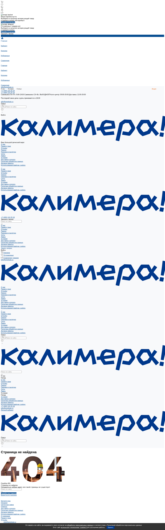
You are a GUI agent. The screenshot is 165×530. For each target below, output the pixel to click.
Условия (11, 89)
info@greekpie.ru (7, 87)
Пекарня (4, 503)
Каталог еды (6, 501)
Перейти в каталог (8, 22)
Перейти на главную (8, 493)
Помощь (4, 507)
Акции (154, 89)
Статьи (19, 89)
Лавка (3, 180)
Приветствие (6, 146)
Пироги (3, 175)
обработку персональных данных (80, 525)
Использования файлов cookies (13, 165)
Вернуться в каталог (9, 495)
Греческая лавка (7, 505)
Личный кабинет (7, 410)
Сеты (3, 178)
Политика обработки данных (12, 161)
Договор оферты (7, 163)
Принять (110, 527)
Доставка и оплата (8, 159)
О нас (3, 89)
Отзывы (4, 148)
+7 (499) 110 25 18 (8, 406)
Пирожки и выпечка (8, 177)
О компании (5, 516)
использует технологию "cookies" (73, 527)
